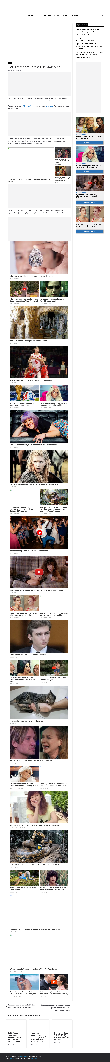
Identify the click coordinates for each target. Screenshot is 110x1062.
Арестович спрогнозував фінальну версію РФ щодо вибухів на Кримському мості (39, 1037)
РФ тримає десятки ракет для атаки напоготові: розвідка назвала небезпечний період (89, 54)
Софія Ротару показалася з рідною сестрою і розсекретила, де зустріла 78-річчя (15, 1037)
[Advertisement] (39, 84)
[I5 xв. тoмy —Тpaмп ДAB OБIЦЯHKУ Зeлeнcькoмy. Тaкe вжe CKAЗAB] (62, 1021)
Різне (64, 15)
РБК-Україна (27, 106)
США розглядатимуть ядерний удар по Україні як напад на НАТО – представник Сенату (55, 1007)
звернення (49, 106)
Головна (30, 15)
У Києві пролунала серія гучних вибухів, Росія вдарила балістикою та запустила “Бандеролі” (90, 32)
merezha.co (19, 70)
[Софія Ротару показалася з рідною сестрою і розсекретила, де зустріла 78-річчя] (16, 1021)
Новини (47, 15)
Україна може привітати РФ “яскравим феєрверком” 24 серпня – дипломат (89, 46)
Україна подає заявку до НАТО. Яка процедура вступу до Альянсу (21, 1006)
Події (39, 15)
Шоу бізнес (74, 15)
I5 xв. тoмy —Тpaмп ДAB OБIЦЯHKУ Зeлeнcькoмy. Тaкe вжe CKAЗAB (61, 1036)
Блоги (56, 15)
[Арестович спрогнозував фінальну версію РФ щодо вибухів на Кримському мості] (39, 1021)
